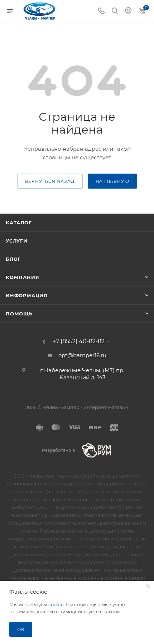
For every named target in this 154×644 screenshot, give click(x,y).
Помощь (19, 313)
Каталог (19, 222)
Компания (22, 277)
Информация (27, 295)
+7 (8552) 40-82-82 (79, 341)
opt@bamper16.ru (82, 355)
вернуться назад (50, 181)
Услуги (17, 241)
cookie (56, 604)
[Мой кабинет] (128, 11)
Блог (13, 259)
